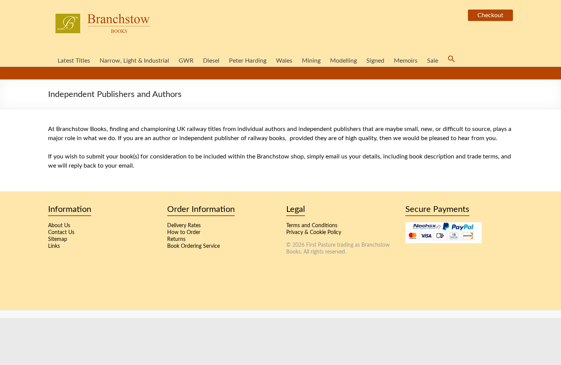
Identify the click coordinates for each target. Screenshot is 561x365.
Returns (176, 239)
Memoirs (406, 61)
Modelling (343, 61)
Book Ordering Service (193, 246)
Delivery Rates (184, 225)
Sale (432, 61)
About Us (59, 225)
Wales (284, 61)
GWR (186, 61)
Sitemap (57, 239)
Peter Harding (247, 61)
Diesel (211, 61)
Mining (311, 61)
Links (54, 246)
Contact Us (61, 232)
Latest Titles (74, 61)
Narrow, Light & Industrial (134, 61)
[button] (451, 59)
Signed (375, 61)
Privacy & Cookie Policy (313, 232)
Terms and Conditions (311, 225)
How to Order (183, 232)
